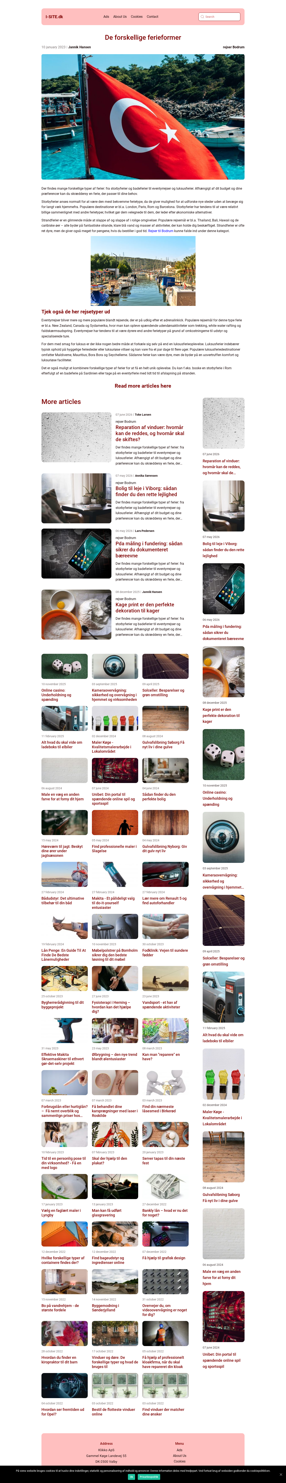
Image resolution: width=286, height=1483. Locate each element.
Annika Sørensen (146, 475)
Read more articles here (143, 386)
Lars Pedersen (144, 531)
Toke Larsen (143, 414)
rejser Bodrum (234, 47)
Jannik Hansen (79, 47)
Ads (106, 17)
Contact (152, 17)
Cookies (137, 17)
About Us (120, 17)
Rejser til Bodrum (160, 231)
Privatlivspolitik (149, 1476)
